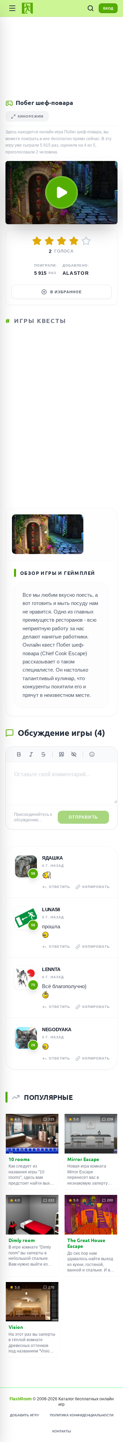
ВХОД (108, 8)
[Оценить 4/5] (73, 240)
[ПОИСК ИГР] (90, 8)
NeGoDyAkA (56, 1029)
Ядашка (52, 858)
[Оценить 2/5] (49, 240)
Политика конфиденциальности (81, 1415)
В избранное (66, 292)
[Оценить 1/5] (36, 240)
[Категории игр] (12, 8)
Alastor (76, 273)
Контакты (61, 1431)
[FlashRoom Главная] (27, 8)
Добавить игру (24, 1415)
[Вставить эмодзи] (92, 754)
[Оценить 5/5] (86, 240)
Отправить (83, 817)
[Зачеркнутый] (43, 754)
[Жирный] (19, 754)
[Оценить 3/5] (61, 240)
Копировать (96, 887)
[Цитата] (61, 754)
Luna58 (51, 909)
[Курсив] (31, 754)
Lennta (51, 969)
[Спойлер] (74, 754)
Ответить (59, 887)
